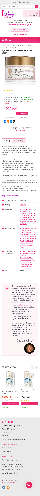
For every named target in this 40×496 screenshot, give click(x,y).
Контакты (5, 436)
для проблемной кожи (26, 257)
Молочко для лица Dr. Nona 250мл (28, 391)
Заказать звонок (20, 34)
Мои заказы (6, 448)
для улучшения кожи (26, 231)
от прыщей (24, 211)
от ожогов (32, 215)
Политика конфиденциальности (13, 439)
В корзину (22, 113)
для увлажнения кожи (28, 239)
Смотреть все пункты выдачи (20, 25)
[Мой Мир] (11, 121)
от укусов (23, 215)
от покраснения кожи (27, 221)
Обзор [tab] (8, 141)
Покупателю (6, 432)
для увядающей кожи (26, 265)
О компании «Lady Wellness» (12, 426)
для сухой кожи (25, 260)
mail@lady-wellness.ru (12, 473)
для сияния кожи (28, 229)
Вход (14, 2)
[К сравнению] (14, 407)
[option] (10, 390)
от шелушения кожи (27, 218)
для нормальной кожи (28, 251)
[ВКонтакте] (5, 121)
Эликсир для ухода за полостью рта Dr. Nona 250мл (9, 392)
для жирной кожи (27, 261)
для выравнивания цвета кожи (27, 234)
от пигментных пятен (27, 209)
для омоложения (26, 228)
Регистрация (25, 2)
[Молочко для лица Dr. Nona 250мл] (29, 379)
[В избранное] (18, 407)
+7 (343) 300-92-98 (20, 30)
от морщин (31, 213)
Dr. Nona (23, 205)
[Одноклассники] (8, 121)
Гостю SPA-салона (8, 429)
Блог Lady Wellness (9, 482)
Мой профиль (7, 451)
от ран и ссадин (25, 217)
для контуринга (30, 237)
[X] (14, 121)
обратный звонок (25, 305)
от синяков (25, 212)
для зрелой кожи (26, 263)
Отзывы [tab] (20, 141)
